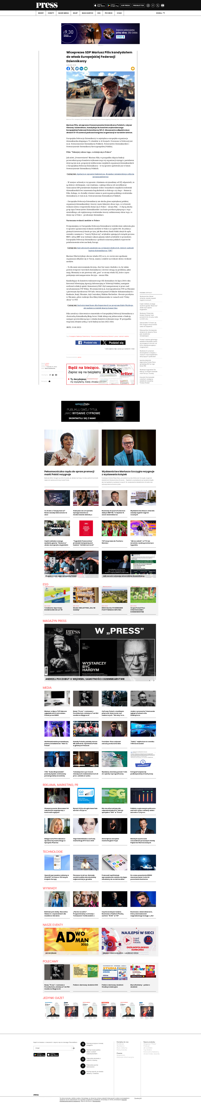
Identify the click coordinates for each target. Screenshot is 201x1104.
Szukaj (159, 13)
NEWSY (41, 13)
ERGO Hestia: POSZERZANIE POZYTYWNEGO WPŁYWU (112, 609)
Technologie (53, 852)
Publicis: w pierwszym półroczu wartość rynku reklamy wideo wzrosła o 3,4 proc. (142, 810)
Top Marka (148, 1050)
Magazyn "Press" (150, 1044)
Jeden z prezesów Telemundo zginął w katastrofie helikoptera (142, 713)
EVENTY (51, 13)
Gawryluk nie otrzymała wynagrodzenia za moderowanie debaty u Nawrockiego (83, 514)
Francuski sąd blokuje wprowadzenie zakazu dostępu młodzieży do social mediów (114, 877)
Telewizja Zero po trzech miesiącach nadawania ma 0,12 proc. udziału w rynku (85, 774)
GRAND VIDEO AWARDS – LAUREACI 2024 (120, 953)
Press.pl (146, 1046)
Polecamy (50, 961)
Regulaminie (96, 1101)
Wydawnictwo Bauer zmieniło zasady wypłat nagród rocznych (148, 298)
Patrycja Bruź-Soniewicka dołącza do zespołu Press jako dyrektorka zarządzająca (148, 333)
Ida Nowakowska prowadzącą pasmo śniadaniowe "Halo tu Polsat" (56, 744)
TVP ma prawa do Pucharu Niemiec (112, 542)
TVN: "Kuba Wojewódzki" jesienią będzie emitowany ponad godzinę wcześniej (55, 774)
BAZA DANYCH (87, 13)
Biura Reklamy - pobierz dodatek (140, 986)
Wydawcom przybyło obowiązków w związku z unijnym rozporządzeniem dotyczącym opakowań (148, 353)
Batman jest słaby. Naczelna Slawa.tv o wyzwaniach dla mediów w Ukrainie (56, 914)
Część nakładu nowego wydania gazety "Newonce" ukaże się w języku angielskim (148, 306)
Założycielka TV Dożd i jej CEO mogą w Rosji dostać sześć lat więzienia (148, 324)
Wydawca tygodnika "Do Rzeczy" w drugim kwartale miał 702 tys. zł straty (148, 371)
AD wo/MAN (148, 1048)
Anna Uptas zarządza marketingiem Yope (110, 840)
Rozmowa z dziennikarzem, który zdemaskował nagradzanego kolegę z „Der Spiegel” (142, 915)
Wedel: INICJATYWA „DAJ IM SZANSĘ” (84, 609)
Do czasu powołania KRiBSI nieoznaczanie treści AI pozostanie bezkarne (141, 877)
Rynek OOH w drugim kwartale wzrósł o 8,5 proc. (85, 809)
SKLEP (75, 13)
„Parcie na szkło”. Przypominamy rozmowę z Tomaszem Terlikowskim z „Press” (84, 915)
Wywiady (50, 888)
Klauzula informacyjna (125, 1057)
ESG (99, 13)
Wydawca (120, 1046)
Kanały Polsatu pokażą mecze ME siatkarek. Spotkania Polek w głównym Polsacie (85, 744)
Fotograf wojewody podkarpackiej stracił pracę (141, 773)
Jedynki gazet (53, 998)
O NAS (119, 13)
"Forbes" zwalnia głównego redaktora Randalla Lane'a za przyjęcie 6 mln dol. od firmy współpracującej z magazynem (148, 343)
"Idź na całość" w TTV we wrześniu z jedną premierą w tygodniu (142, 543)
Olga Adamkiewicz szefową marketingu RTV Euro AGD (84, 840)
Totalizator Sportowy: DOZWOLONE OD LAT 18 (53, 609)
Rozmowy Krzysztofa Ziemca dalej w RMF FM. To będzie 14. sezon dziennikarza (113, 513)
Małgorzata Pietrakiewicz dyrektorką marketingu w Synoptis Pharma (54, 841)
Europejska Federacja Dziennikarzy (79, 336)
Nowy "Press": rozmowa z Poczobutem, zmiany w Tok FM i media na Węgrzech (86, 713)
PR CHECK (109, 13)
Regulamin (121, 1055)
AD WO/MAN (50, 953)
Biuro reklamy (122, 1048)
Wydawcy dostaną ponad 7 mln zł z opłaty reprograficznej (114, 773)
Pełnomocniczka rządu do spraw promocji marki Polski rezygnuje (69, 473)
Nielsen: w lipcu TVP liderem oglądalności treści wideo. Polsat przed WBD (55, 713)
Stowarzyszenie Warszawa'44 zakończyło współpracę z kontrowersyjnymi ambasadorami (56, 811)
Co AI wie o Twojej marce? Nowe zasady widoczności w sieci (55, 513)
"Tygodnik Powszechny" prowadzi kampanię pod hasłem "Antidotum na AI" (83, 543)
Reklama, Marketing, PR (60, 785)
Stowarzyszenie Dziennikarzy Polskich (102, 336)
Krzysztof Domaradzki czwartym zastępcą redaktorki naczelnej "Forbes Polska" (147, 380)
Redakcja (120, 1044)
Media (47, 688)
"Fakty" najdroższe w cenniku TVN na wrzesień (142, 743)
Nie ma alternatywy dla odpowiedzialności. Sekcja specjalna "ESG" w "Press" (112, 810)
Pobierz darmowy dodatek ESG (85, 985)
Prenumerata (122, 1050)
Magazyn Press (55, 621)
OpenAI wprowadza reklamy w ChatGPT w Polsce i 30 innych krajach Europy (56, 877)
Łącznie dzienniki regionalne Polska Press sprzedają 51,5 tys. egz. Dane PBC (148, 363)
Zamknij (137, 1098)
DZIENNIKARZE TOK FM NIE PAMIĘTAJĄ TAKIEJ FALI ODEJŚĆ (79, 679)
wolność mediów (124, 336)
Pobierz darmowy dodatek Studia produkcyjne (112, 986)
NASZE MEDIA (63, 13)
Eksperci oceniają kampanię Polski (61, 576)
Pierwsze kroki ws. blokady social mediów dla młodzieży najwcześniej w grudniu (84, 877)
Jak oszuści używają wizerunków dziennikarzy (124, 576)
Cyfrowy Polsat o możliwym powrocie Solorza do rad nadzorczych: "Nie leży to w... (113, 713)
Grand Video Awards (152, 1054)
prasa (116, 336)
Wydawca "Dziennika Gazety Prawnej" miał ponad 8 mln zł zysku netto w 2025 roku (149, 316)
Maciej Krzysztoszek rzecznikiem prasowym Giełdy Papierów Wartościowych (142, 841)
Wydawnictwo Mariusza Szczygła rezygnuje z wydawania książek (128, 473)
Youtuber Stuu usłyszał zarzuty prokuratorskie (111, 743)
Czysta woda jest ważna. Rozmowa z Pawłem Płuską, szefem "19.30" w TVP (113, 914)
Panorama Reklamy (151, 1052)
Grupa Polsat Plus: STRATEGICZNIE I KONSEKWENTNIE (137, 610)
